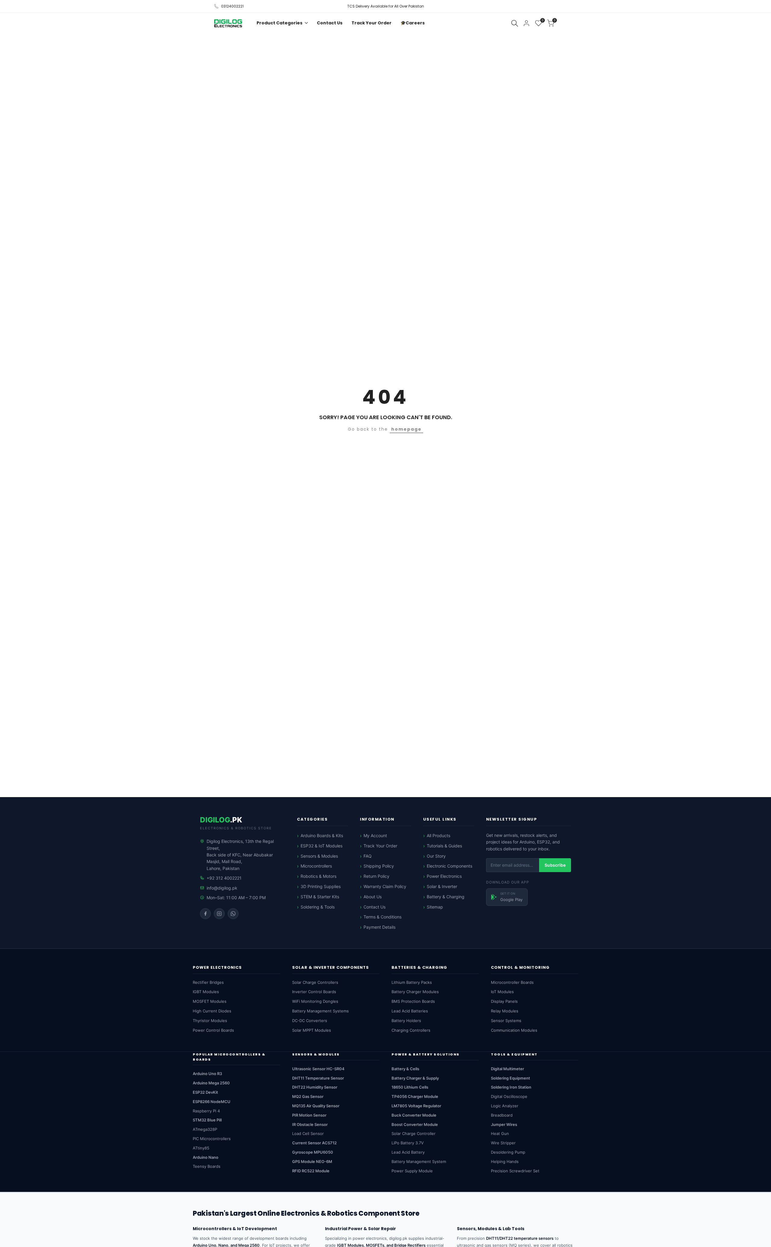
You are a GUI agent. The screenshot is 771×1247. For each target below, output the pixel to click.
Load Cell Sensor (308, 1133)
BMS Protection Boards (413, 1001)
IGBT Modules (206, 991)
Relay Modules (504, 1011)
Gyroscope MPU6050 (312, 1152)
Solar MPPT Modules (311, 1030)
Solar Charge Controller (413, 1133)
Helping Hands (505, 1161)
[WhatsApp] (233, 913)
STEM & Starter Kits (320, 896)
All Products (438, 835)
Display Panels (504, 1001)
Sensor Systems (506, 1020)
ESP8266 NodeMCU (211, 1101)
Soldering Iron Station (511, 1087)
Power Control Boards (213, 1030)
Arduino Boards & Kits (322, 835)
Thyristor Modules (210, 1020)
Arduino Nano (205, 1157)
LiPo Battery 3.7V (408, 1142)
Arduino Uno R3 (207, 1073)
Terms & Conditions (382, 916)
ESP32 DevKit (205, 1092)
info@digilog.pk (222, 887)
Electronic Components (449, 865)
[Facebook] (205, 913)
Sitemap (435, 906)
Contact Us (375, 906)
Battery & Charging (445, 896)
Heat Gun (500, 1133)
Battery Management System (419, 1161)
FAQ (368, 856)
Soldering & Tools (318, 906)
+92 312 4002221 (224, 878)
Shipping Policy (379, 865)
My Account (375, 835)
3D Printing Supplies (321, 886)
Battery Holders (406, 1020)
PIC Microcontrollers (212, 1138)
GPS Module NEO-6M (312, 1161)
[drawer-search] (514, 23)
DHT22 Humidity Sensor (314, 1087)
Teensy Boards (206, 1166)
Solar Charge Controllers (315, 982)
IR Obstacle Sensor (310, 1124)
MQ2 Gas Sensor (307, 1096)
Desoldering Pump (508, 1152)
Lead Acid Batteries (410, 1011)
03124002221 (232, 6)
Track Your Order (380, 845)
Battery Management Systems (320, 1011)
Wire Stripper (503, 1142)
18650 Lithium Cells (410, 1087)
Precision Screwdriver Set (515, 1170)
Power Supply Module (412, 1170)
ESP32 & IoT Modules (321, 845)
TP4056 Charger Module (415, 1096)
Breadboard (502, 1115)
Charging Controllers (411, 1030)
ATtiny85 (201, 1148)
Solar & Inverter (442, 886)
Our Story (436, 856)
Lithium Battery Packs (412, 982)
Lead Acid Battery (408, 1152)
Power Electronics (444, 876)
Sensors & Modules (319, 856)
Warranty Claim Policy (385, 886)
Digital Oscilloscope (509, 1096)
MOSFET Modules (209, 1001)
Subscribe (555, 865)
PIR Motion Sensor (309, 1115)
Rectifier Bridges (208, 982)
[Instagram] (219, 913)
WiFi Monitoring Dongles (315, 1001)
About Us (373, 896)
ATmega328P (205, 1129)
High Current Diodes (212, 1011)
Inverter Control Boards (314, 991)
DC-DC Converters (309, 1020)
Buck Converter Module (414, 1115)
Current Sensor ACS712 (314, 1142)
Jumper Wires (504, 1124)
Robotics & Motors (318, 876)
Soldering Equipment (510, 1078)
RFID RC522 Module (310, 1170)
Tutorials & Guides (444, 845)
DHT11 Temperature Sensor (318, 1078)
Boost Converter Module (415, 1124)
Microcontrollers (316, 865)
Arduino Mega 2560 (211, 1082)
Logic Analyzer (504, 1105)
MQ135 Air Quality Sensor (315, 1105)
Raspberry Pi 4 (206, 1110)
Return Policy (376, 876)
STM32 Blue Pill (207, 1120)
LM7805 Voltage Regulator (416, 1105)
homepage (406, 429)
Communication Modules (514, 1030)
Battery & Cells (405, 1068)
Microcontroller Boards (512, 982)
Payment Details (379, 927)
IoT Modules (502, 991)
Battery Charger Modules (415, 991)
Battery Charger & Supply (415, 1078)
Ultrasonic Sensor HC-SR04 (318, 1068)
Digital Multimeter (507, 1068)
